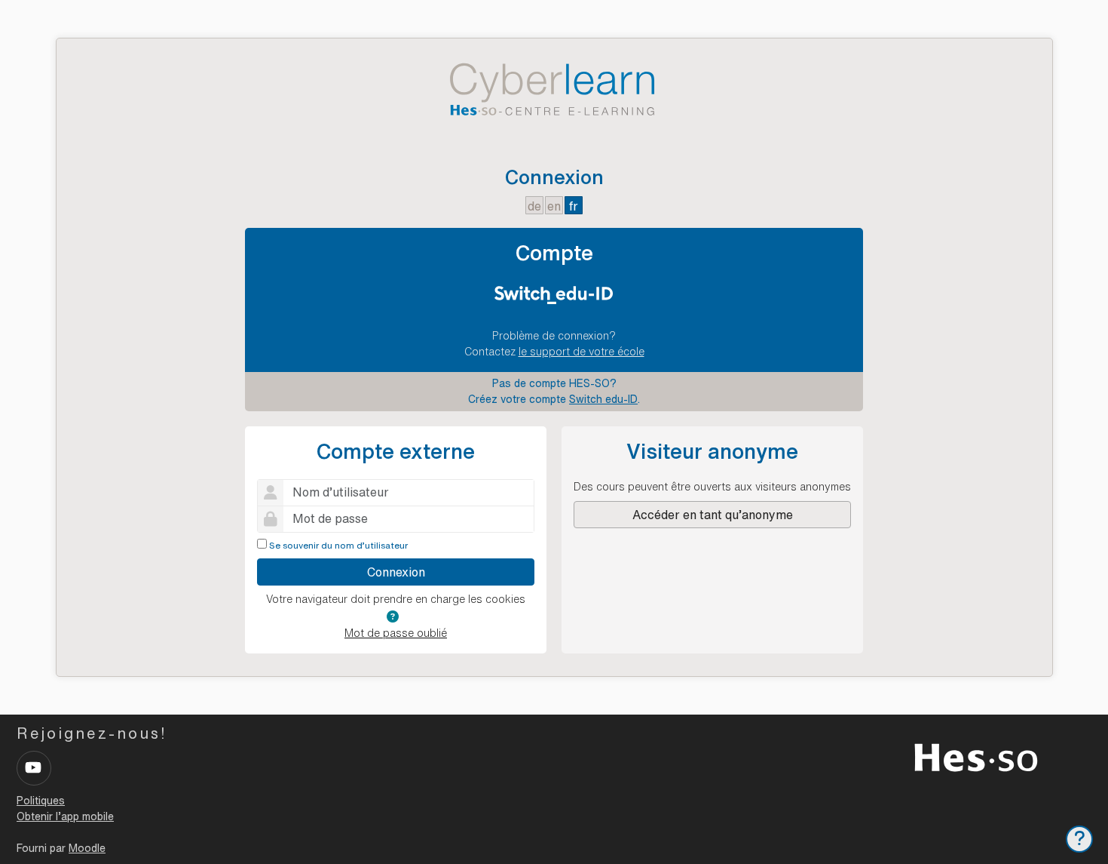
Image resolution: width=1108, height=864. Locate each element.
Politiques (41, 800)
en (554, 206)
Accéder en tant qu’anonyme (712, 515)
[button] (392, 616)
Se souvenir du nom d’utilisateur (338, 545)
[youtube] (34, 768)
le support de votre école (581, 351)
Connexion (396, 572)
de (534, 206)
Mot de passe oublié (395, 633)
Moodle (87, 848)
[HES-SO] (976, 756)
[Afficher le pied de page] (1079, 839)
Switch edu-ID (603, 399)
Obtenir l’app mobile (65, 816)
